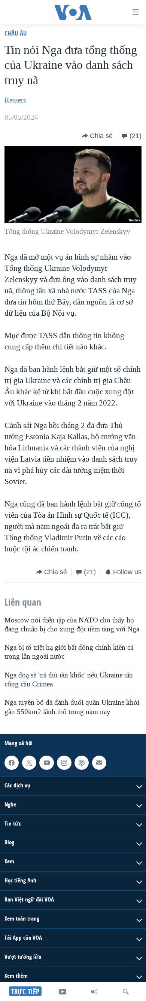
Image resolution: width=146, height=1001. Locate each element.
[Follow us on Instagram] (64, 763)
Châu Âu (15, 33)
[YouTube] (62, 991)
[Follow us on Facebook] (11, 763)
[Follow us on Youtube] (46, 763)
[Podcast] (81, 763)
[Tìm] (126, 991)
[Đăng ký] (99, 763)
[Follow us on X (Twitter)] (29, 763)
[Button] (97, 135)
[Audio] (94, 991)
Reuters (15, 100)
